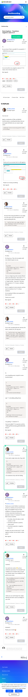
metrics (15, 80)
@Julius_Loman (10, 503)
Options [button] (26, 26)
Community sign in (22, 7)
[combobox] (14, 17)
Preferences (14, 694)
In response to (13, 157)
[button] (9, 691)
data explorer (9, 80)
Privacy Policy (23, 686)
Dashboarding (5, 26)
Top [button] (2, 657)
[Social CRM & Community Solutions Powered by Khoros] (24, 657)
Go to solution (17, 37)
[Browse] (5, 7)
